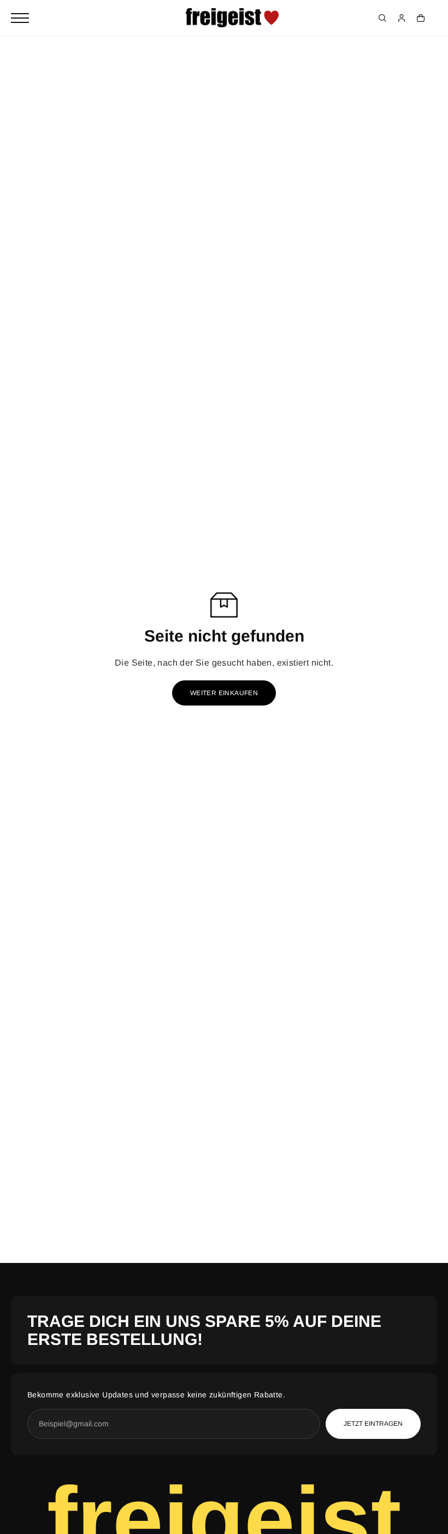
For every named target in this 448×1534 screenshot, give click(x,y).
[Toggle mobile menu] (20, 18)
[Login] (401, 18)
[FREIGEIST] (232, 18)
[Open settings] (382, 18)
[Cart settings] (420, 18)
